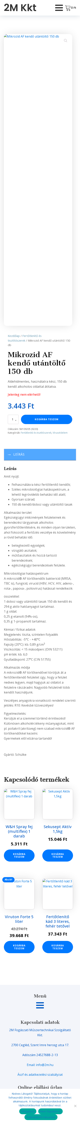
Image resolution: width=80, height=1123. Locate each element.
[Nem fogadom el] (75, 1106)
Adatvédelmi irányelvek (41, 1117)
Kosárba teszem (46, 419)
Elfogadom (27, 1111)
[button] (65, 40)
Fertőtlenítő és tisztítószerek (36, 432)
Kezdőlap (14, 336)
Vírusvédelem (60, 432)
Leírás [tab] (19, 454)
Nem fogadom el (50, 1111)
